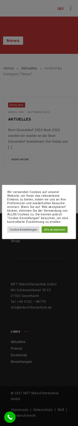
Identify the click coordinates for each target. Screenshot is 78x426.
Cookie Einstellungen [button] (23, 229)
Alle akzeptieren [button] (54, 229)
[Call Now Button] (10, 417)
